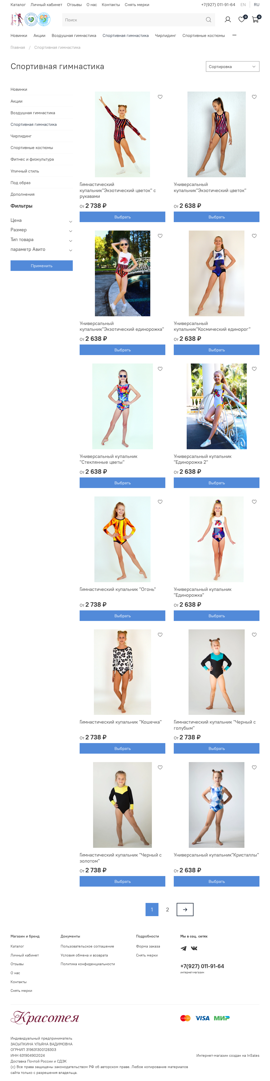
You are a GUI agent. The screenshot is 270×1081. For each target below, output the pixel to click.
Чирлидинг (165, 35)
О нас (91, 4)
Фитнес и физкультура (32, 159)
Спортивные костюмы (203, 35)
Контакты (111, 4)
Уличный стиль (25, 171)
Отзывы (74, 4)
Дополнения (23, 194)
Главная (18, 47)
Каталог (18, 4)
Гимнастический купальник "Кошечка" (121, 722)
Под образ (21, 182)
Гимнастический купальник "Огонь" (118, 589)
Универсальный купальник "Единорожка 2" (203, 459)
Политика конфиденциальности (88, 964)
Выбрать (122, 216)
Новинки (19, 35)
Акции (39, 35)
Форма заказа (148, 946)
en (243, 4)
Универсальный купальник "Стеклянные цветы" (108, 459)
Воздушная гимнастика (74, 35)
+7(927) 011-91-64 (218, 4)
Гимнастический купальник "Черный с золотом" (121, 858)
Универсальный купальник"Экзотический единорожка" (122, 326)
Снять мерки (137, 4)
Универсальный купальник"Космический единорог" (212, 326)
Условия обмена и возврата (84, 955)
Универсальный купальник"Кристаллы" (216, 855)
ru (256, 4)
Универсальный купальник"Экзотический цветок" (210, 187)
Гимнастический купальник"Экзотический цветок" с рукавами (118, 190)
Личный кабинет (46, 4)
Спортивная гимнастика (126, 35)
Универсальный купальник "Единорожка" (203, 592)
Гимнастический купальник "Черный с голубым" (215, 725)
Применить (41, 265)
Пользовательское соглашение (87, 946)
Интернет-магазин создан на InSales (227, 1055)
